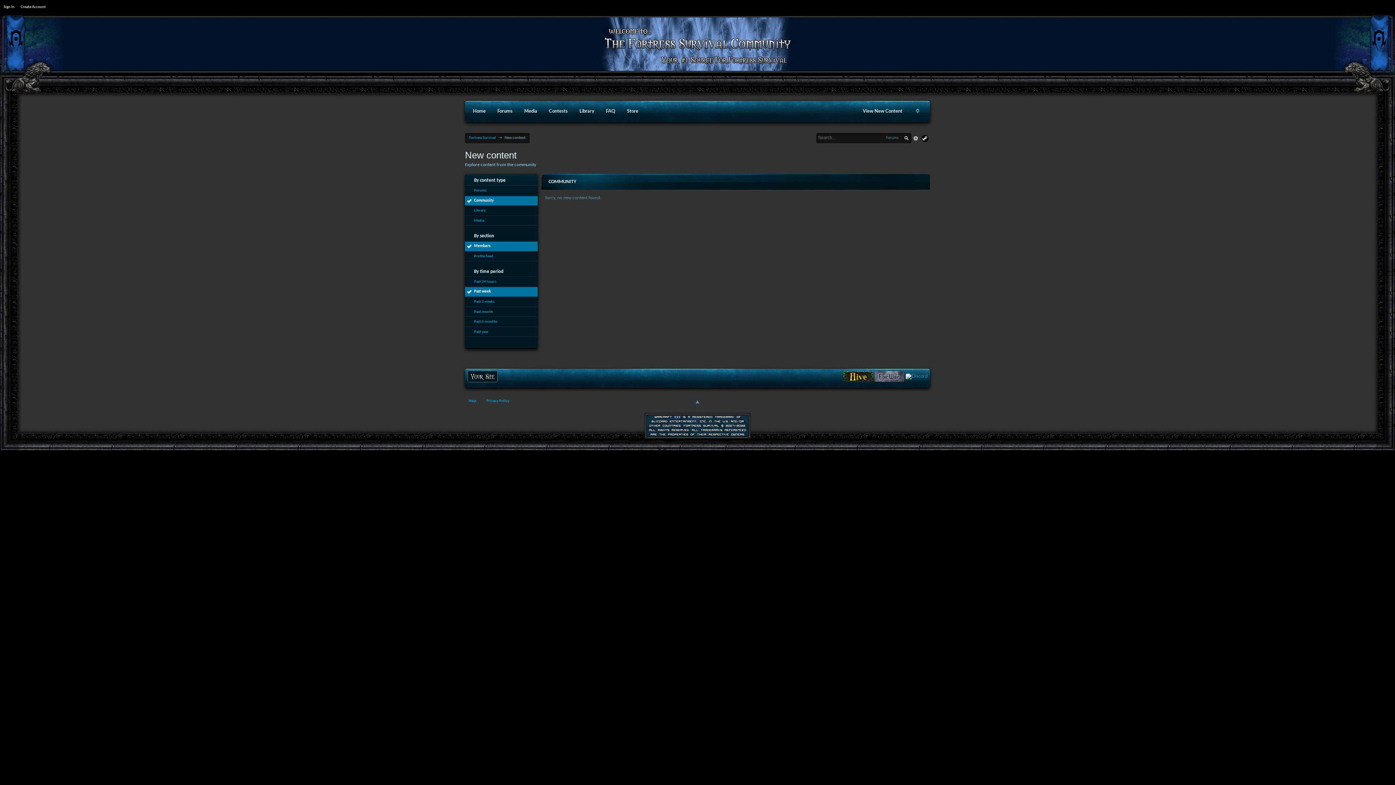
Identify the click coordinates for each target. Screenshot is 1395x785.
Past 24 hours (485, 282)
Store (632, 111)
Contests (558, 111)
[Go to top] (697, 403)
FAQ (610, 111)
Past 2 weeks (484, 302)
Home (479, 111)
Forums (505, 111)
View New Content (882, 111)
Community (484, 201)
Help (472, 401)
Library (586, 111)
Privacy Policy (497, 401)
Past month (483, 312)
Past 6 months (485, 322)
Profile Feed (483, 256)
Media (530, 111)
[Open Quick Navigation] (918, 111)
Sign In (9, 7)
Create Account (33, 7)
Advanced (916, 138)
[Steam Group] (925, 138)
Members (482, 246)
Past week (482, 292)
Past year (481, 332)
